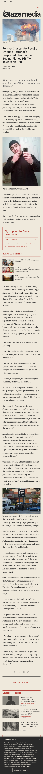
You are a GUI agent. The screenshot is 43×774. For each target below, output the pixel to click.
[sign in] (1, 2)
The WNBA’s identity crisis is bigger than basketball (27, 261)
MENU (38, 7)
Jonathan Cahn (25, 716)
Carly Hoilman (8, 66)
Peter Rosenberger (27, 703)
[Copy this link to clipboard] (28, 672)
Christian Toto (25, 729)
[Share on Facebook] (15, 672)
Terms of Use (33, 244)
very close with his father (22, 321)
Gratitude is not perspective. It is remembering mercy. (28, 699)
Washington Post (27, 198)
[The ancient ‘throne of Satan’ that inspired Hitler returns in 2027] (10, 713)
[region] (21, 755)
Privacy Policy (24, 244)
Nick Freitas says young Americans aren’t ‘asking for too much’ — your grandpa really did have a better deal (27, 269)
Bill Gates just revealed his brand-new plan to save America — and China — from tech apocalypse (27, 277)
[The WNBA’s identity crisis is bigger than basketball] (8, 262)
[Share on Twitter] (19, 672)
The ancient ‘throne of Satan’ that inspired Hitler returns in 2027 (29, 712)
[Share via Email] (23, 672)
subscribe (8, 2)
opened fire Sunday (27, 388)
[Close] (40, 740)
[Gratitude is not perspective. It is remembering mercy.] (10, 700)
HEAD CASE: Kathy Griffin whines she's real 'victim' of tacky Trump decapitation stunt (30, 725)
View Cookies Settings (21, 770)
